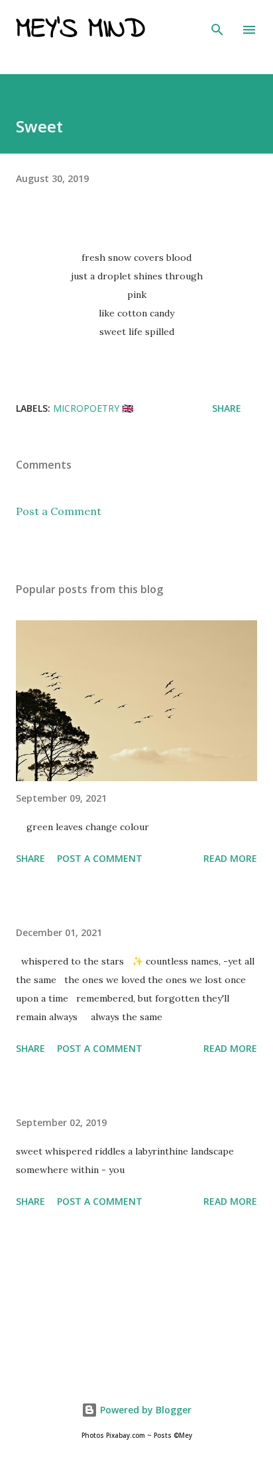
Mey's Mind (80, 29)
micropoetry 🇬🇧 (93, 408)
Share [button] (226, 408)
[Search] (217, 24)
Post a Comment (58, 511)
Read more (230, 858)
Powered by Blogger (144, 1409)
